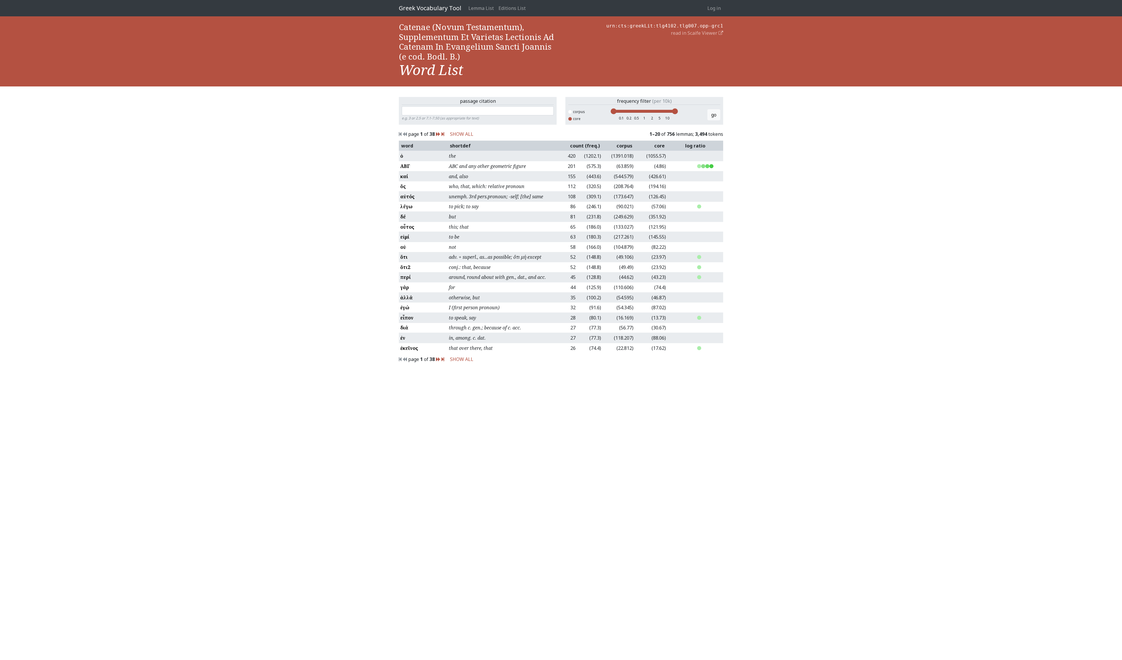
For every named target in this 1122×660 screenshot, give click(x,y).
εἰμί (404, 237)
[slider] (614, 111)
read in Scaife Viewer (694, 33)
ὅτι (404, 257)
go (713, 115)
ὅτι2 (405, 267)
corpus (579, 111)
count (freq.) (585, 146)
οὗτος (407, 227)
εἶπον (406, 318)
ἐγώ (404, 307)
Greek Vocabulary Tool (430, 8)
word (407, 146)
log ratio (695, 146)
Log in (714, 8)
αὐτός (407, 196)
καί (404, 176)
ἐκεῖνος (409, 348)
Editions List (512, 8)
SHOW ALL (461, 134)
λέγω (406, 206)
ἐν (402, 338)
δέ (403, 216)
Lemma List (481, 8)
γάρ (404, 287)
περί (405, 277)
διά (404, 327)
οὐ (403, 247)
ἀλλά (406, 297)
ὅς (403, 186)
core (577, 118)
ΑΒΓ (405, 166)
